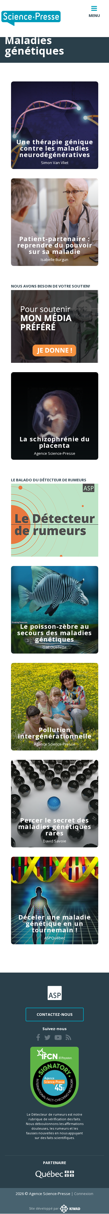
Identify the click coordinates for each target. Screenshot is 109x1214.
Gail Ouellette (54, 647)
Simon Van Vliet (54, 162)
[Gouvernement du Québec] (54, 1174)
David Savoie (54, 841)
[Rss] (68, 1038)
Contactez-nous (55, 1014)
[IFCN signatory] (54, 1077)
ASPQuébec (54, 937)
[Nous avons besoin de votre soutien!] (54, 326)
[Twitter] (47, 1038)
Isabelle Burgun (54, 259)
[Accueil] (35, 18)
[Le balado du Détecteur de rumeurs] (54, 520)
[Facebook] (38, 1038)
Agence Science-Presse (54, 453)
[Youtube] (58, 1038)
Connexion (83, 1193)
